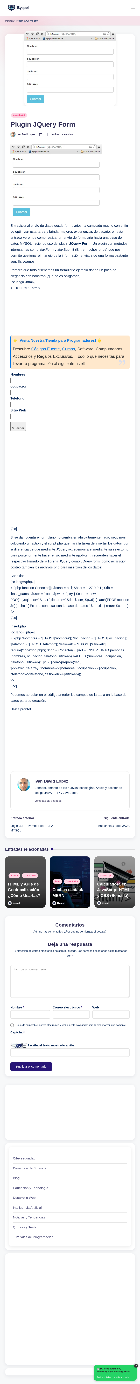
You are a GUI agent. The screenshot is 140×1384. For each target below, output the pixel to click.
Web (95, 1007)
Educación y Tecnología (30, 1188)
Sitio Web (18, 410)
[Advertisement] (70, 469)
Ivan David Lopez (51, 781)
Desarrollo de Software (29, 1168)
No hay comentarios (62, 134)
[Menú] (133, 8)
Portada (9, 20)
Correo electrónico (67, 1007)
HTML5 (14, 875)
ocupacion (18, 386)
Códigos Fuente (45, 349)
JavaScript (19, 115)
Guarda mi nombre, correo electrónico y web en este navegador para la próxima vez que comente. (71, 1025)
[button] (47, 800)
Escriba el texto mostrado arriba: (51, 1045)
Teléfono (17, 398)
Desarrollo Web (24, 1197)
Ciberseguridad (24, 1158)
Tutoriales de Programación (33, 1237)
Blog (57, 881)
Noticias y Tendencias (29, 1217)
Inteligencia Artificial (27, 1207)
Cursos (68, 349)
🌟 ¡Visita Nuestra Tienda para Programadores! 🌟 (57, 340)
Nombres (17, 374)
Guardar (18, 428)
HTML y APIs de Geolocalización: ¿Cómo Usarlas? (24, 890)
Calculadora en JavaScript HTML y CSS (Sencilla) (113, 890)
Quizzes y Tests (24, 1227)
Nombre (17, 1007)
